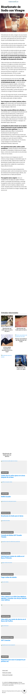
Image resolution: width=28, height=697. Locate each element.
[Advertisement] (14, 251)
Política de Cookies (6, 672)
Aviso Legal (5, 670)
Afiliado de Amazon (13, 682)
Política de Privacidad (7, 674)
